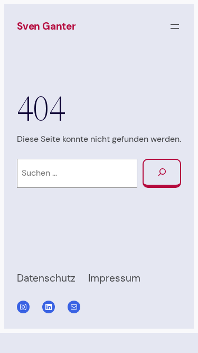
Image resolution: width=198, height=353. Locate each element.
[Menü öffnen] (174, 26)
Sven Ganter (46, 26)
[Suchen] (162, 173)
